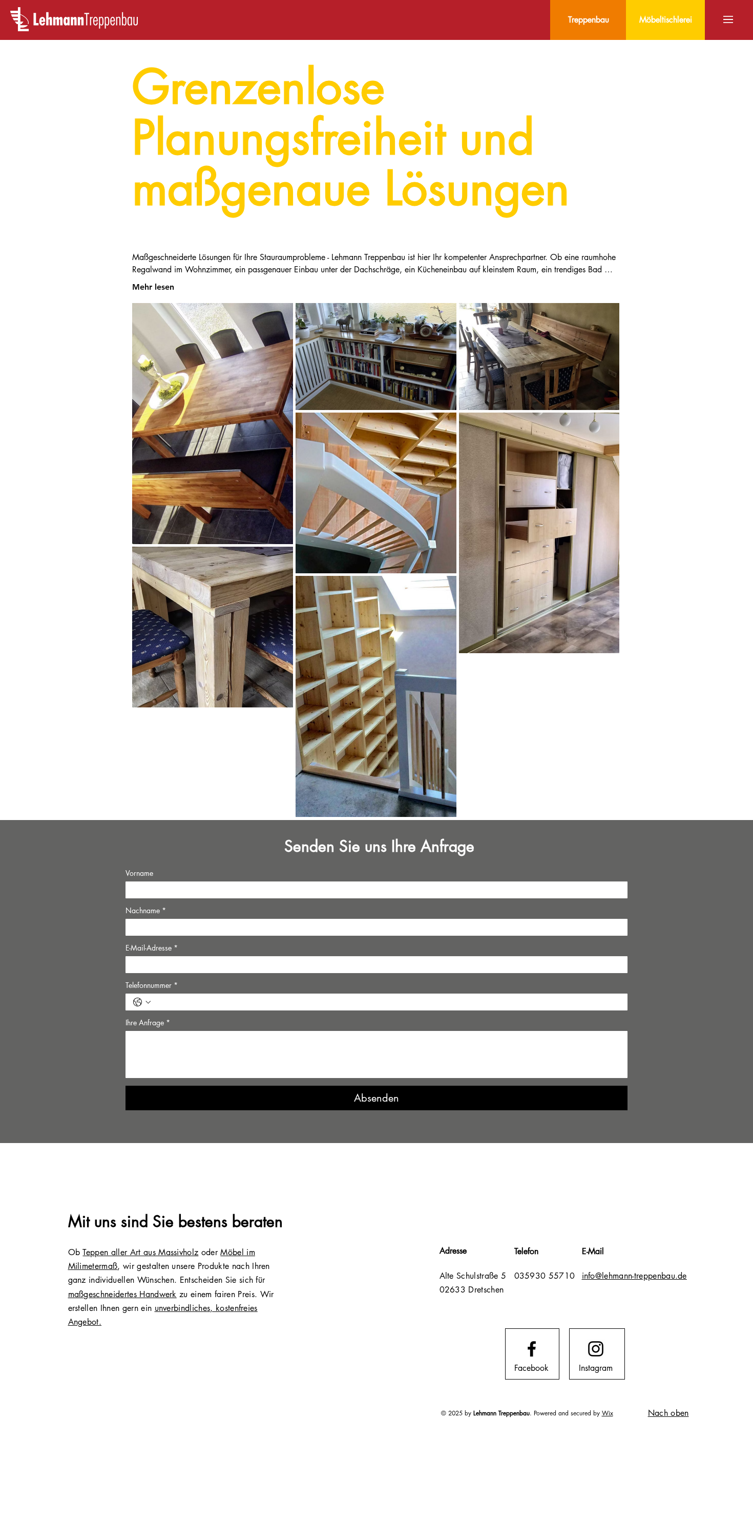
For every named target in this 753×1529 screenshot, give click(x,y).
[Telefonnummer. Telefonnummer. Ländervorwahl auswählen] (142, 1002)
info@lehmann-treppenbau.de (634, 1275)
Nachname (146, 910)
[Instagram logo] (595, 1349)
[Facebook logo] (531, 1349)
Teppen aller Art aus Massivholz (140, 1252)
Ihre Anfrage (148, 1022)
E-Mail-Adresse (152, 947)
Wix (607, 1413)
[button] (728, 19)
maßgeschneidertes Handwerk (122, 1294)
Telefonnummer (152, 985)
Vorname (139, 873)
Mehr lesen (153, 287)
